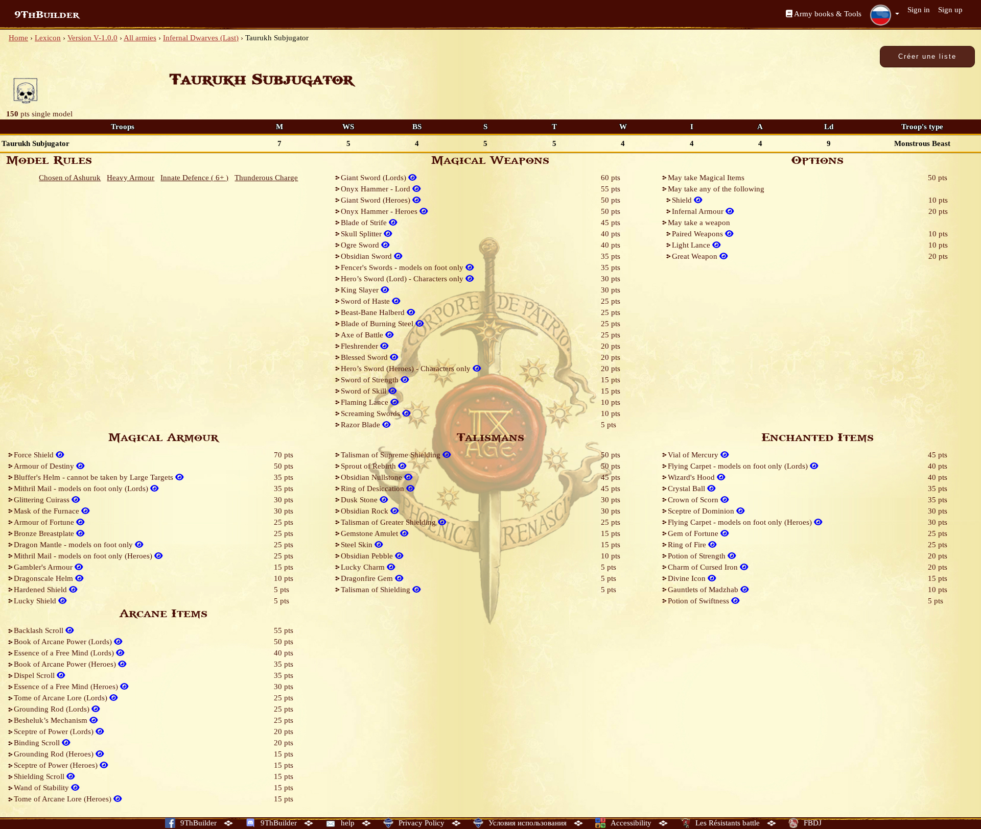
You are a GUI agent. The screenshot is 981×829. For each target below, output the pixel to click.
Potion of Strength (698, 556)
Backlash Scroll (39, 630)
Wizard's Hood (692, 477)
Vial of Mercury (694, 455)
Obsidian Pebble (368, 556)
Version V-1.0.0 (92, 38)
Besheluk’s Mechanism (51, 720)
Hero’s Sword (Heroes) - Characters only (407, 368)
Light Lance (692, 245)
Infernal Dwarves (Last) (201, 38)
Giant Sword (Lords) (374, 178)
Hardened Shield (41, 590)
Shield (683, 200)
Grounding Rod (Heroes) (55, 754)
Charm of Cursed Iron (704, 567)
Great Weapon (695, 256)
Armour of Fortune (45, 522)
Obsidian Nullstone (372, 477)
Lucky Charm (364, 567)
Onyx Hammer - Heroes (380, 211)
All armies (140, 38)
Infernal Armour (699, 211)
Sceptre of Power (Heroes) (57, 765)
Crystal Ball (687, 488)
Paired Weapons (698, 234)
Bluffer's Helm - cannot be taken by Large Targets (94, 477)
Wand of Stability (42, 788)
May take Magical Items (706, 178)
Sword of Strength (371, 380)
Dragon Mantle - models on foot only (74, 545)
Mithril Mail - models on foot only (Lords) (82, 488)
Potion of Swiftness (699, 601)
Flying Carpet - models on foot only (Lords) (739, 466)
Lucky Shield (36, 601)
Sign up (950, 10)
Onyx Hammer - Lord (376, 189)
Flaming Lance (365, 402)
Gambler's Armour (44, 567)
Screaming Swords (371, 413)
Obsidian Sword (367, 256)
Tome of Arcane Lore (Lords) (61, 698)
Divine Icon (688, 578)
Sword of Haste (366, 301)
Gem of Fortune (694, 533)
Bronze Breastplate (45, 533)
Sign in (918, 10)
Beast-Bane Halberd (374, 312)
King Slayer (361, 290)
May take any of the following (716, 189)
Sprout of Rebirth (369, 466)
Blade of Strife (365, 222)
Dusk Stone (360, 500)
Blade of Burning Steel (378, 324)
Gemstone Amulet (370, 533)
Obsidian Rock (365, 511)
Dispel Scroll (35, 675)
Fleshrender (360, 346)
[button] (884, 15)
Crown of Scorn (694, 500)
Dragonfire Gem (368, 578)
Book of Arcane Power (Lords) (64, 642)
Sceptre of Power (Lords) (55, 731)
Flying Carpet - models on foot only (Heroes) (741, 522)
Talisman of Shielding (376, 590)
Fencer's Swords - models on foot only (403, 267)
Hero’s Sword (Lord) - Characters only (403, 279)
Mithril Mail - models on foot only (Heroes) (84, 556)
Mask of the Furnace (47, 511)
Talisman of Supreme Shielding (391, 455)
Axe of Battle (363, 335)
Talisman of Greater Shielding (389, 522)
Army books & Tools (826, 14)
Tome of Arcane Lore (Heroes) (63, 799)
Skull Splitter (362, 234)
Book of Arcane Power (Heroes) (66, 664)
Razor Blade (361, 425)
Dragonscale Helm (44, 578)
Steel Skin (358, 545)
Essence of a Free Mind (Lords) (65, 653)
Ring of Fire (688, 545)
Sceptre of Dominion (702, 511)
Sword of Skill (364, 391)
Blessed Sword (365, 357)
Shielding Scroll (40, 776)
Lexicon (48, 38)
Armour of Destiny (45, 466)
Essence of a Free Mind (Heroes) (67, 686)
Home (18, 38)
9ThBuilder (46, 15)
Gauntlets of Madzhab (704, 590)
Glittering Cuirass (43, 500)
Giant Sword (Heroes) (376, 200)
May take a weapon (699, 222)
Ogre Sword (361, 245)
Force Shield (35, 455)
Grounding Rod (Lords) (52, 709)
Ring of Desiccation (373, 488)
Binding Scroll (38, 743)
